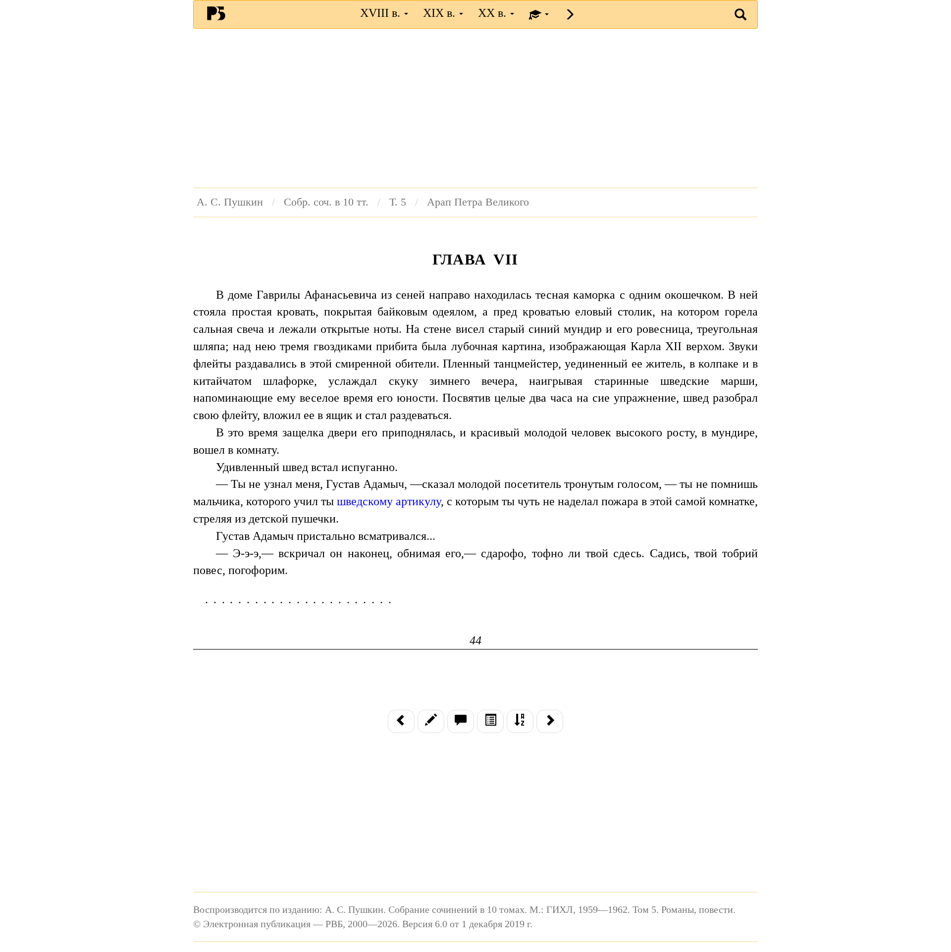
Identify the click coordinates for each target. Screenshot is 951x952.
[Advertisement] (475, 108)
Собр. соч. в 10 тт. (326, 202)
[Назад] (401, 721)
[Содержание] (490, 721)
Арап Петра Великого (478, 202)
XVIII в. (381, 12)
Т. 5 (397, 202)
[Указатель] (520, 721)
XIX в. (440, 12)
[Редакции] (431, 721)
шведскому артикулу (389, 501)
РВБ (216, 12)
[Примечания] (460, 721)
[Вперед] (549, 721)
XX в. (493, 12)
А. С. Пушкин (230, 202)
